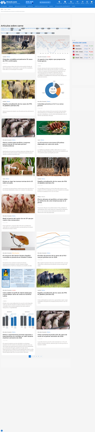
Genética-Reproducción (41, 6)
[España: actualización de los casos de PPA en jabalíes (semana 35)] (18, 89)
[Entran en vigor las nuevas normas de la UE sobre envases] (18, 166)
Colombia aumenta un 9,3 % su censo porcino (51, 104)
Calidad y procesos (7, 30)
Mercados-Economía (20, 6)
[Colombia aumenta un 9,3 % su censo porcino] (53, 89)
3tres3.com (11, 2)
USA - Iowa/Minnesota (80, 51)
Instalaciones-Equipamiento (62, 6)
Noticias (35, 33)
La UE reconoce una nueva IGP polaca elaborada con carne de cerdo (51, 143)
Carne (73, 6)
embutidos (54, 28)
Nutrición (30, 6)
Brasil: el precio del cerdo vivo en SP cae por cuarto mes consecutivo (18, 219)
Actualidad (4, 6)
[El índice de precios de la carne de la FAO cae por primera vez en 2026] (53, 241)
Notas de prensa (13, 33)
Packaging (16, 30)
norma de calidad (64, 28)
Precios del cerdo (80, 43)
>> (41, 356)
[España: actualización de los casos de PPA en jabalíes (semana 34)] (53, 166)
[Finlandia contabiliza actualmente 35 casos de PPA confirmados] (18, 44)
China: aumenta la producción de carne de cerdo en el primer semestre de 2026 (52, 335)
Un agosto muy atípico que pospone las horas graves (51, 60)
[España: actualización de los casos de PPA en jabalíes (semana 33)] (53, 278)
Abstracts (43, 33)
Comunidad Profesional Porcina (13, 3)
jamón (47, 28)
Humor (29, 33)
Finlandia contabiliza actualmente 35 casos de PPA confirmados (17, 60)
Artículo (48, 56)
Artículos (50, 33)
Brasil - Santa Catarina (80, 57)
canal (40, 28)
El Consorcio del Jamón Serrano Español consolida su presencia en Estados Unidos (17, 256)
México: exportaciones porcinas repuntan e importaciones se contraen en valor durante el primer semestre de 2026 (18, 336)
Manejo (51, 6)
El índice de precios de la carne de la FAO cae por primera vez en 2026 (52, 256)
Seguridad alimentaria (31, 28)
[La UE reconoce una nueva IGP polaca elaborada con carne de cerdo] (53, 128)
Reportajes (4, 33)
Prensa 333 (23, 33)
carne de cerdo (18, 28)
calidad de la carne (7, 28)
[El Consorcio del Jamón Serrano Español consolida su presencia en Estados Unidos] (18, 241)
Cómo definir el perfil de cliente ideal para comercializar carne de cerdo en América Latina (17, 294)
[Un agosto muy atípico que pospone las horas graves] (53, 44)
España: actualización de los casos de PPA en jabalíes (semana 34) (52, 182)
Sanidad (11, 6)
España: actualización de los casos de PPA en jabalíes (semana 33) (52, 293)
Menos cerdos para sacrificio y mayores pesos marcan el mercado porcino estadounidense (16, 144)
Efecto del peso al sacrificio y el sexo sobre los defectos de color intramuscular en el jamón (52, 200)
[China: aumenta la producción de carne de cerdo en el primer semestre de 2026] (53, 320)
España (78, 45)
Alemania (78, 48)
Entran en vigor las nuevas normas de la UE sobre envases (18, 182)
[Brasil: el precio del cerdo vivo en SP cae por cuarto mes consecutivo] (18, 203)
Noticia (8, 56)
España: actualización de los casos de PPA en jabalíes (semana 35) (17, 104)
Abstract (43, 196)
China (77, 54)
